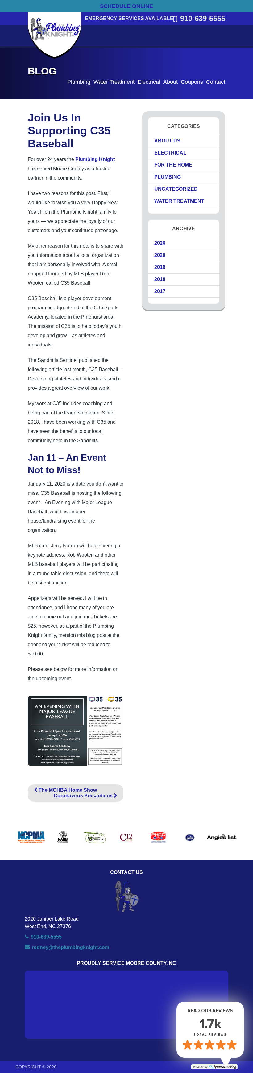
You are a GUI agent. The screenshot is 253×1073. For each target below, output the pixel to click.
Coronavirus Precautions (84, 795)
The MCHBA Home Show (67, 790)
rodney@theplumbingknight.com (70, 947)
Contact (215, 82)
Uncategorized (176, 189)
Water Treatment (114, 82)
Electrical (149, 82)
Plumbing (78, 82)
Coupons (192, 82)
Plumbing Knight (95, 159)
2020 (159, 255)
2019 (159, 267)
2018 (159, 279)
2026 (159, 243)
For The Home (173, 165)
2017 (159, 291)
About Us (167, 140)
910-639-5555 (202, 18)
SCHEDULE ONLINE (126, 6)
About (170, 82)
